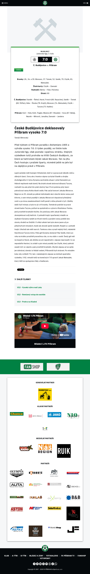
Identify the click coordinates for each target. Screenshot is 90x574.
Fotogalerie (52, 556)
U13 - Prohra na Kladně (27, 302)
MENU (6, 3)
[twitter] (37, 564)
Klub (6, 556)
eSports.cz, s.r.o (57, 569)
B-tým (23, 556)
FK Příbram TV (68, 556)
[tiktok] (52, 564)
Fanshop (82, 556)
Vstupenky (45, 558)
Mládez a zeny (36, 556)
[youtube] (40, 564)
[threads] (49, 564)
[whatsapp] (55, 564)
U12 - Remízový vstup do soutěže (31, 294)
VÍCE (84, 3)
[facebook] (34, 564)
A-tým (15, 556)
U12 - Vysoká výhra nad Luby (29, 287)
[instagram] (43, 564)
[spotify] (46, 564)
